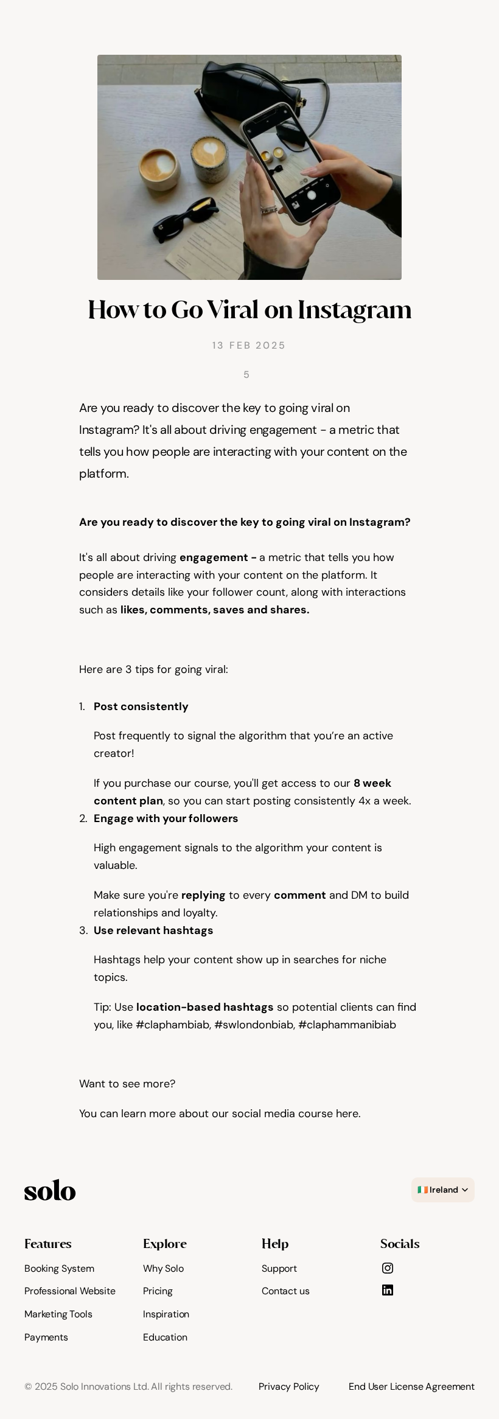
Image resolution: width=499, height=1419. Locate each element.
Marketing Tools (58, 1314)
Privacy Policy (289, 1386)
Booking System (59, 1268)
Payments (46, 1337)
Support (279, 1268)
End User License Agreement (412, 1386)
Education (165, 1337)
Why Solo (163, 1268)
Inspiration (166, 1314)
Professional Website (70, 1291)
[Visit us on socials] (387, 1268)
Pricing (158, 1291)
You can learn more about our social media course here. (221, 1113)
